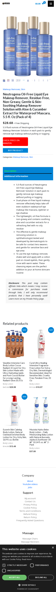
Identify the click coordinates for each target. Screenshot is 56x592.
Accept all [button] (14, 577)
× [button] (53, 548)
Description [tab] (10, 170)
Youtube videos (30, 484)
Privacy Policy (30, 504)
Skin (23, 89)
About (30, 481)
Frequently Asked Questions (30, 520)
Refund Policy (30, 514)
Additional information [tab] (16, 176)
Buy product (15, 150)
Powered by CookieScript (28, 589)
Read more (26, 559)
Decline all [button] (41, 577)
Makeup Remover (11, 89)
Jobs (30, 487)
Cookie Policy (30, 507)
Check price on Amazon (11, 142)
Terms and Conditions (30, 510)
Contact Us (30, 501)
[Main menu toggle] (51, 4)
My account (30, 498)
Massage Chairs (30, 538)
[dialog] (28, 568)
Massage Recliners (30, 541)
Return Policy (30, 517)
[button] (28, 585)
